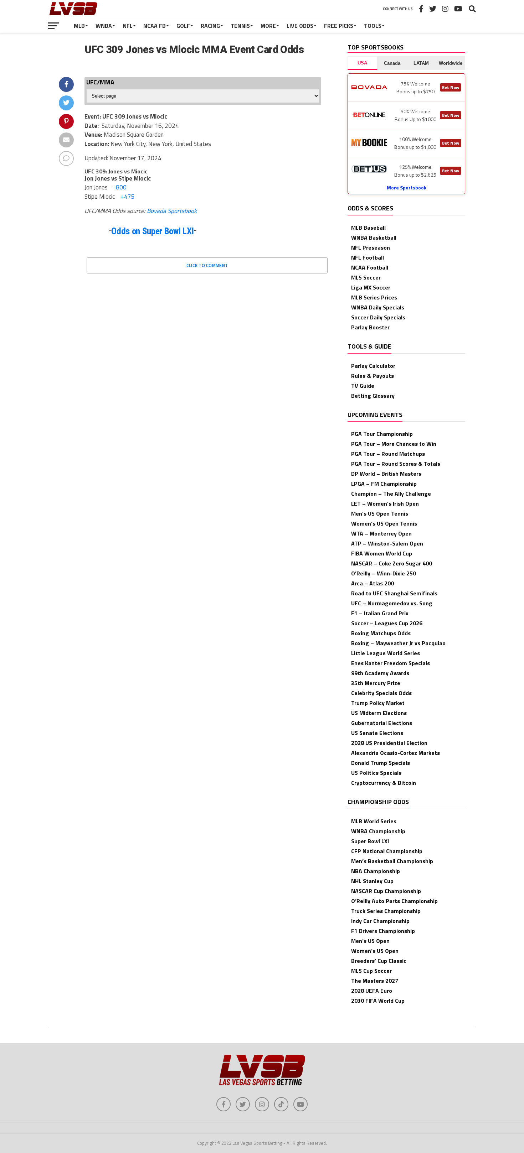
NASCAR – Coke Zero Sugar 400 (391, 563)
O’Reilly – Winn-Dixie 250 (383, 573)
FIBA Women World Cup (381, 553)
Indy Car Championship (380, 921)
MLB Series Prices (374, 297)
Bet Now (450, 87)
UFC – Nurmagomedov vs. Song (391, 603)
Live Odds (300, 25)
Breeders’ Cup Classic (378, 960)
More (268, 25)
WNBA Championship (378, 831)
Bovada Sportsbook (172, 210)
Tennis (240, 25)
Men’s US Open (370, 941)
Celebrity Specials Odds (381, 693)
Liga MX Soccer (370, 287)
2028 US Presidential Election (389, 743)
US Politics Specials (376, 772)
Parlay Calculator (373, 365)
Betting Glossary (373, 395)
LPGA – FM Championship (384, 483)
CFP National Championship (386, 851)
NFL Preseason (370, 247)
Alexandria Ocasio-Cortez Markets (395, 752)
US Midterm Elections (379, 713)
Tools (372, 25)
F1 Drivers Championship (383, 931)
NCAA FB (154, 25)
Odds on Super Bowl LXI (152, 231)
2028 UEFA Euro (371, 990)
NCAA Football (369, 267)
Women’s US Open (375, 950)
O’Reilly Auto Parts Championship (394, 901)
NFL (128, 25)
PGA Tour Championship (382, 433)
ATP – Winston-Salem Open (387, 543)
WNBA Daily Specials (377, 307)
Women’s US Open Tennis (384, 523)
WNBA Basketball (373, 237)
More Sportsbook (406, 187)
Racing (210, 25)
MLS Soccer (366, 277)
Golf (183, 25)
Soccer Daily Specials (378, 317)
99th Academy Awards (380, 673)
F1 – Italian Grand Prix (380, 613)
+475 (127, 196)
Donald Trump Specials (380, 762)
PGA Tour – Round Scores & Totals (395, 463)
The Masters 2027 (374, 980)
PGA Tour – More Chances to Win (393, 443)
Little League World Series (385, 653)
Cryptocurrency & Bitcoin (383, 782)
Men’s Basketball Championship (392, 861)
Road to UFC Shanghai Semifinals (394, 593)
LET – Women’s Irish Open (385, 503)
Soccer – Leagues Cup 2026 (386, 623)
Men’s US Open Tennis (379, 513)
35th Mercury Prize (375, 683)
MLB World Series (373, 821)
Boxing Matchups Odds (381, 633)
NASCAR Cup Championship (386, 891)
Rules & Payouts (372, 375)
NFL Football (367, 257)
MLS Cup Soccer (371, 970)
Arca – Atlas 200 (372, 583)
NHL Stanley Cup (372, 881)
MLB (79, 25)
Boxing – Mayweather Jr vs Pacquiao (398, 643)
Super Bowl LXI (370, 841)
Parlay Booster (370, 327)
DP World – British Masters (386, 473)
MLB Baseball (368, 227)
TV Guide (362, 385)
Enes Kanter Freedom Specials (390, 663)
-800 (119, 187)
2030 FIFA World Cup (378, 1000)
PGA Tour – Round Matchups (388, 453)
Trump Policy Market (378, 703)
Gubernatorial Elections (381, 723)
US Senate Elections (377, 733)
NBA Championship (375, 871)
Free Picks (338, 25)
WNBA (104, 25)
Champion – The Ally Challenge (391, 493)
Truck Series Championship (386, 911)
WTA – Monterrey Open (381, 533)
